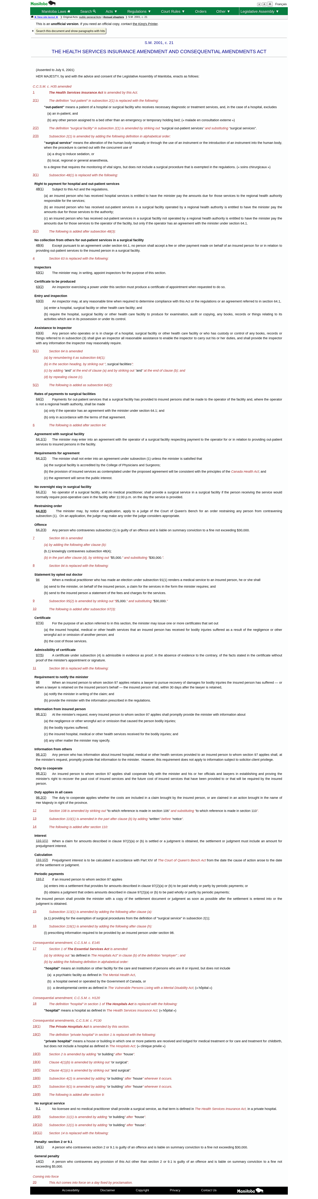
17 (34, 948)
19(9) (36, 1116)
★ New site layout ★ (46, 16)
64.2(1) (41, 492)
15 (34, 911)
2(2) (36, 128)
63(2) (40, 287)
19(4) (36, 1062)
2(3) (36, 136)
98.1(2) (41, 754)
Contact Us (209, 1190)
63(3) (40, 301)
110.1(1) (42, 841)
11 (34, 668)
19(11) (37, 1133)
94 (38, 580)
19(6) (36, 1078)
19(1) (36, 1026)
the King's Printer (145, 24)
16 (34, 926)
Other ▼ (223, 11)
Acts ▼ (112, 11)
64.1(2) (41, 458)
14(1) (40, 1147)
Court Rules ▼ (173, 11)
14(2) (40, 1161)
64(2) (40, 399)
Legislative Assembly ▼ (260, 11)
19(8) (36, 1094)
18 (34, 1003)
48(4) (40, 245)
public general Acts (90, 16)
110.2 (40, 879)
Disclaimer (107, 1190)
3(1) (36, 175)
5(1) (36, 351)
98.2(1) (41, 773)
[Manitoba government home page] (43, 4)
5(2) (36, 385)
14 (34, 826)
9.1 (38, 1108)
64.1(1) (41, 439)
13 (34, 818)
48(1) (40, 189)
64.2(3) (41, 530)
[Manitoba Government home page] (250, 1191)
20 (34, 1182)
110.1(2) (42, 860)
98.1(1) (41, 714)
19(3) (36, 1054)
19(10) (37, 1125)
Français (281, 4)
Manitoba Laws (54, 11)
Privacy (175, 1190)
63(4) (40, 333)
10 (34, 609)
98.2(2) (41, 797)
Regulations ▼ (139, 11)
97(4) (40, 623)
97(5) (40, 655)
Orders (200, 11)
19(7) (36, 1086)
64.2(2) (41, 511)
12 (34, 810)
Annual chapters (113, 16)
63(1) (40, 272)
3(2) (36, 231)
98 (38, 682)
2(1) (36, 100)
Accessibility (71, 1190)
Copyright (142, 1190)
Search (86, 11)
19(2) (36, 1034)
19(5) (36, 1070)
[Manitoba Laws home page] (32, 16)
